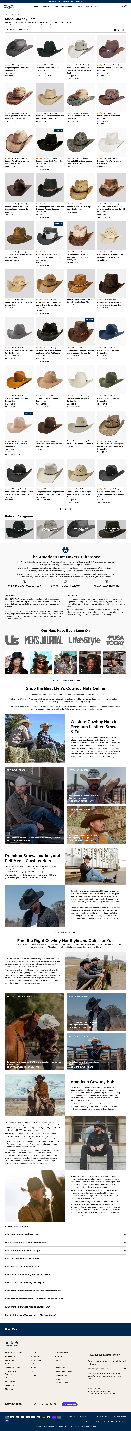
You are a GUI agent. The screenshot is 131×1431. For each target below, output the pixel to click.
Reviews (33, 1368)
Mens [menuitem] (36, 6)
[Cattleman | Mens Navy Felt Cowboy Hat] (111, 331)
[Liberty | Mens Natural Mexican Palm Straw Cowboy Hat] (19, 97)
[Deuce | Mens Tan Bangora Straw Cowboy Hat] (19, 283)
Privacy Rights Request (93, 1421)
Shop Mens (11, 1329)
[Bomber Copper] (113, 124)
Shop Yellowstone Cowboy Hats (23, 1067)
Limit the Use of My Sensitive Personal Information (80, 1426)
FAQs (7, 1378)
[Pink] (17, 215)
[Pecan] (44, 217)
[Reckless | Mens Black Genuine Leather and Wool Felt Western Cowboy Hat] (50, 331)
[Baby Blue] (21, 215)
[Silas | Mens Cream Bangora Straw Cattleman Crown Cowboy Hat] (50, 473)
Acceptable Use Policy (98, 1416)
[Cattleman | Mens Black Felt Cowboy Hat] (50, 49)
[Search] (122, 6)
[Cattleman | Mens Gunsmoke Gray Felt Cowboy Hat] (19, 331)
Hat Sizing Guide (36, 1360)
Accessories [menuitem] (66, 6)
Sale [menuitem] (56, 6)
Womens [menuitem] (46, 6)
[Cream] (68, 79)
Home (6, 14)
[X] (39, 1404)
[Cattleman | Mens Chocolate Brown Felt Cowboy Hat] (50, 425)
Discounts (9, 1389)
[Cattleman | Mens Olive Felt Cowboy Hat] (111, 379)
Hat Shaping (34, 1356)
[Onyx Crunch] (106, 217)
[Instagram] (51, 1404)
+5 (55, 76)
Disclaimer (96, 1419)
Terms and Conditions (118, 1421)
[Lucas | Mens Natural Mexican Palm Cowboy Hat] (19, 142)
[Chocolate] (98, 76)
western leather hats (81, 1204)
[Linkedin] (55, 1404)
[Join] (124, 1368)
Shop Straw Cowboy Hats (81, 801)
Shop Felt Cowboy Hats (18, 840)
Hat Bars (58, 1379)
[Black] (6, 76)
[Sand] (48, 76)
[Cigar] (21, 407)
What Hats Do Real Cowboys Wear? (22, 1234)
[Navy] (113, 359)
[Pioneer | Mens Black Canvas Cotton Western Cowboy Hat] (19, 187)
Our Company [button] (61, 1353)
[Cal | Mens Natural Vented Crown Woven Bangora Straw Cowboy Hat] (111, 235)
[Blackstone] (102, 217)
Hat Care (33, 1364)
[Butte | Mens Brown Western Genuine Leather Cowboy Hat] (111, 283)
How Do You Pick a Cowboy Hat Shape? (24, 1283)
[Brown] (10, 76)
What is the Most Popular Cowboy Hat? (24, 1250)
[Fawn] (52, 407)
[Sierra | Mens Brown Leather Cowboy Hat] (111, 97)
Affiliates (58, 1360)
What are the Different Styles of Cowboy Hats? (28, 1307)
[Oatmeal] (41, 361)
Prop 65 (106, 1421)
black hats (115, 916)
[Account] (119, 6)
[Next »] (78, 509)
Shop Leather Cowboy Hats (82, 840)
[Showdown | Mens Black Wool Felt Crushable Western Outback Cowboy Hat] (50, 187)
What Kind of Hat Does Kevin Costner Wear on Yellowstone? (34, 1299)
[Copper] (13, 76)
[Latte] (102, 124)
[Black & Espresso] (106, 124)
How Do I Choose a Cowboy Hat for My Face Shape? (30, 1315)
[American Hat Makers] (9, 6)
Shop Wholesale (61, 1375)
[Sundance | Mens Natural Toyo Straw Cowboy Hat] (81, 187)
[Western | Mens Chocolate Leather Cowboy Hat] (111, 49)
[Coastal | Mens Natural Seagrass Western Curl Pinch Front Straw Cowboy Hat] (111, 425)
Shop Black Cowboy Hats (81, 1027)
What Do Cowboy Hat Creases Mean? (23, 1258)
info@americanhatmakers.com (100, 1391)
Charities (58, 1364)
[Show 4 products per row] (123, 29)
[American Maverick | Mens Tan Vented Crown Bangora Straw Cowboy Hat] (50, 283)
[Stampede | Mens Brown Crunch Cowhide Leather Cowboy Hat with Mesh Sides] (111, 187)
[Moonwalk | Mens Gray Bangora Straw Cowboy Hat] (81, 142)
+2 (117, 124)
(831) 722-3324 (95, 1389)
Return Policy (10, 1385)
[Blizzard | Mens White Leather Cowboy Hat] (111, 142)
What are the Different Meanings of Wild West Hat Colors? (33, 1291)
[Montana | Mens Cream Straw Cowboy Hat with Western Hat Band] (81, 49)
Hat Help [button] (34, 1353)
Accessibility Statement (117, 1416)
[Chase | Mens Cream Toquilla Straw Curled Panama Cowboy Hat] (81, 425)
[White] (82, 407)
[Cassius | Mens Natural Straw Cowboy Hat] (81, 97)
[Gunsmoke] (44, 76)
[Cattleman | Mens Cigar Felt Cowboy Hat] (19, 379)
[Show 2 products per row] (115, 29)
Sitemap (33, 1375)
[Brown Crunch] (98, 217)
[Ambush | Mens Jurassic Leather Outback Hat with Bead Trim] (81, 283)
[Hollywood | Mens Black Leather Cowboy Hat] (19, 49)
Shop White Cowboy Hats (81, 1067)
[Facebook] (35, 1404)
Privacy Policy (101, 1376)
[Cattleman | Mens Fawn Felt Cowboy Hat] (50, 379)
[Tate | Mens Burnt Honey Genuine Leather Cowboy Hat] (19, 235)
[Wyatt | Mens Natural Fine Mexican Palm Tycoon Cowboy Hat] (50, 97)
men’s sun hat (18, 1163)
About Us (58, 1356)
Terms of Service (116, 1376)
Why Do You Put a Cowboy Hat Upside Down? (27, 1274)
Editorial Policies (107, 1419)
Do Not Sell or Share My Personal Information (49, 1426)
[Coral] (44, 313)
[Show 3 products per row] (119, 29)
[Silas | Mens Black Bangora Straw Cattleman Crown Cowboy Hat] (19, 473)
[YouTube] (58, 1404)
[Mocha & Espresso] (109, 124)
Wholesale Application (63, 1371)
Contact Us (9, 1360)
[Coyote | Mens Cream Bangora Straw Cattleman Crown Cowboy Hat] (81, 473)
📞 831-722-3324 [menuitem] (91, 6)
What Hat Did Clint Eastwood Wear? (22, 1266)
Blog (31, 1371)
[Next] (124, 647)
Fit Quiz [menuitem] (80, 6)
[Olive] (52, 76)
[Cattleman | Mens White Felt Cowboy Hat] (81, 379)
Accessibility (10, 1356)
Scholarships (60, 1368)
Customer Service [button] (14, 1353)
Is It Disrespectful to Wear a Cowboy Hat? (25, 1242)
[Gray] (41, 313)
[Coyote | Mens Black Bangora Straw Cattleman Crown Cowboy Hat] (111, 473)
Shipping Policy (11, 1382)
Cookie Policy (85, 1419)
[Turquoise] (48, 313)
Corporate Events (61, 1383)
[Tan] (37, 313)
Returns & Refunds (12, 1368)
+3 (24, 215)
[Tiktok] (43, 1404)
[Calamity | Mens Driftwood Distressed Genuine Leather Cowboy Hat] (81, 235)
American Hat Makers (78, 1416)
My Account (9, 1364)
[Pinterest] (47, 1404)
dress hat (99, 913)
